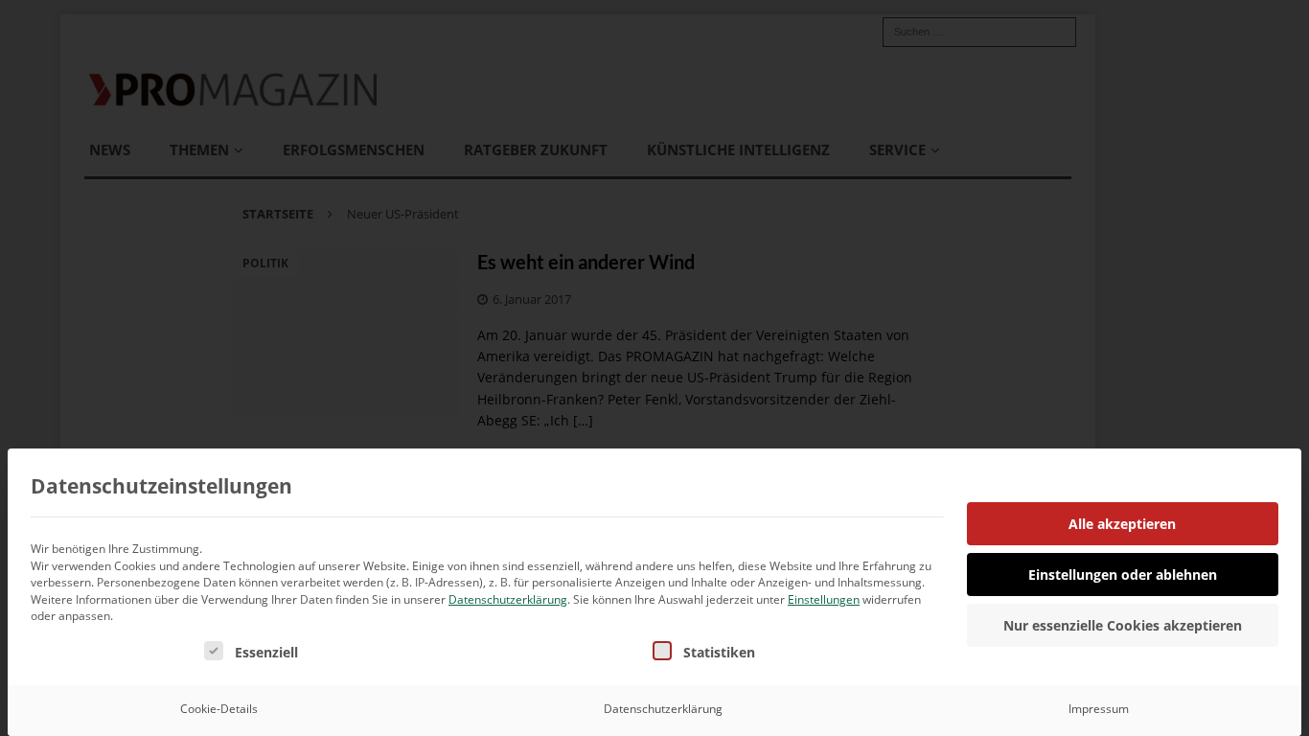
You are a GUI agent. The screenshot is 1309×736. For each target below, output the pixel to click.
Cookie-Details (219, 709)
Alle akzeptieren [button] (1122, 524)
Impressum (1098, 709)
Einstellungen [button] (824, 599)
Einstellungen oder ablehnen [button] (1122, 574)
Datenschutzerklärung (507, 599)
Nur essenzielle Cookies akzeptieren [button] (1122, 625)
